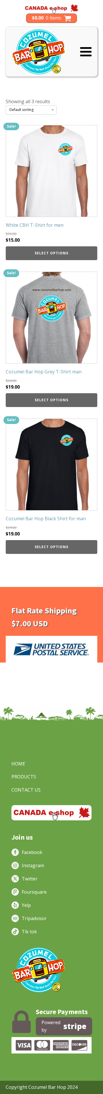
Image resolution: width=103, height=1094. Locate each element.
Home (18, 764)
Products (23, 777)
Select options (51, 253)
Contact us (26, 790)
